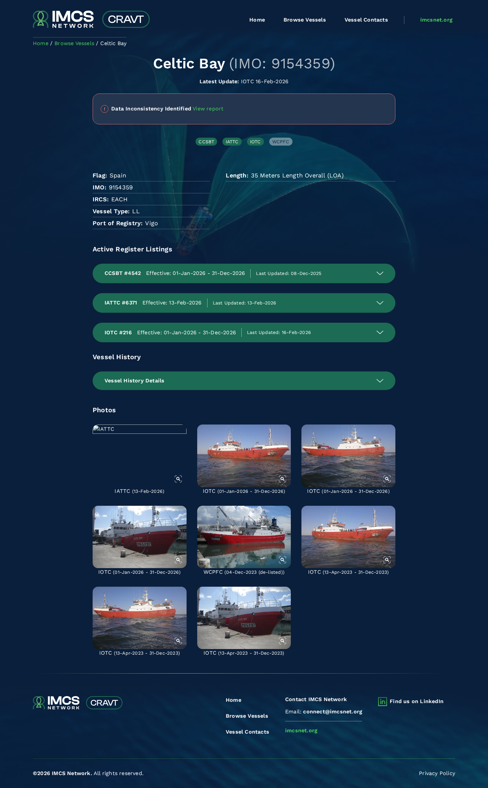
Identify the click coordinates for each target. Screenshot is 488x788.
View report (208, 108)
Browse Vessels (305, 20)
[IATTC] (140, 456)
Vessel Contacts (366, 20)
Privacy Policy (437, 773)
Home (257, 20)
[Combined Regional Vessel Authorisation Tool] (91, 20)
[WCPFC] (244, 537)
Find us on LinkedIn (417, 701)
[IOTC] (244, 456)
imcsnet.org (436, 20)
